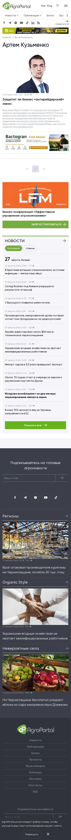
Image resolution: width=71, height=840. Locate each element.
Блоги (50, 15)
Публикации (35, 746)
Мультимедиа (35, 765)
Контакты (35, 785)
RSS (35, 791)
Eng (49, 5)
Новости (35, 740)
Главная (6, 37)
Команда (35, 772)
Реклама (35, 778)
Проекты (35, 759)
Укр (43, 5)
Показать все (33, 425)
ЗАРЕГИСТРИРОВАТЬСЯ (46, 224)
